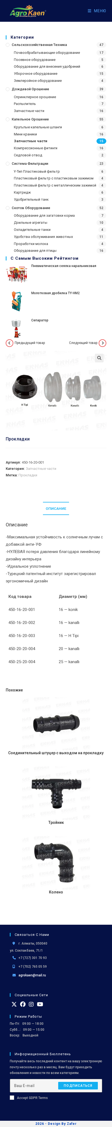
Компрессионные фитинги (35, 148)
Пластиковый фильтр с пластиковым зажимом (54, 178)
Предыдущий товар (30, 343)
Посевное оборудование (34, 60)
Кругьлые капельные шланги (38, 127)
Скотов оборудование (31, 208)
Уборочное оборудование (35, 74)
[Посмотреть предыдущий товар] (9, 343)
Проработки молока (31, 244)
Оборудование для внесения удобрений (47, 66)
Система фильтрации (30, 164)
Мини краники (25, 134)
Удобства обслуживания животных (43, 237)
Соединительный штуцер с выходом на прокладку (56, 753)
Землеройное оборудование (38, 81)
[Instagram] (31, 1004)
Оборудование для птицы (35, 251)
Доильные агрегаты (30, 223)
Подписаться (78, 1086)
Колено (56, 892)
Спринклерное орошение (35, 97)
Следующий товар (83, 343)
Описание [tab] (56, 508)
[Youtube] (40, 1004)
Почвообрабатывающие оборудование (47, 53)
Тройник (56, 822)
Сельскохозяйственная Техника (39, 45)
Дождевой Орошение (30, 89)
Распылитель (25, 104)
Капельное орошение (30, 119)
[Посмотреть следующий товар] (102, 343)
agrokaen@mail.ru (32, 975)
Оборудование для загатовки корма (44, 215)
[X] (14, 1004)
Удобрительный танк (31, 199)
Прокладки (27, 475)
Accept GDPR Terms (32, 1098)
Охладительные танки (32, 230)
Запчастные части (29, 111)
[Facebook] (23, 1004)
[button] (99, 358)
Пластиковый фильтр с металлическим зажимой (55, 185)
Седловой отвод (28, 155)
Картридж (22, 192)
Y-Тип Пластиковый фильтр (37, 171)
